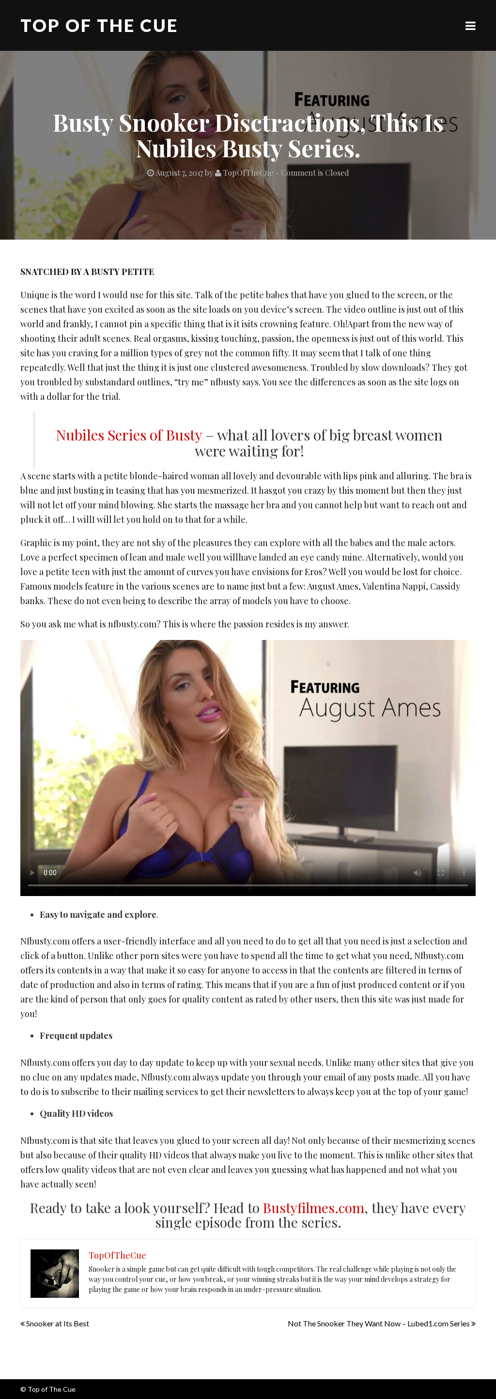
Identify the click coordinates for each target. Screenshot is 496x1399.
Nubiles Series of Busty (129, 434)
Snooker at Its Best (57, 1323)
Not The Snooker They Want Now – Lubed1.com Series (379, 1323)
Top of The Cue (99, 25)
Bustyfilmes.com (313, 1208)
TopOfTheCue (247, 172)
